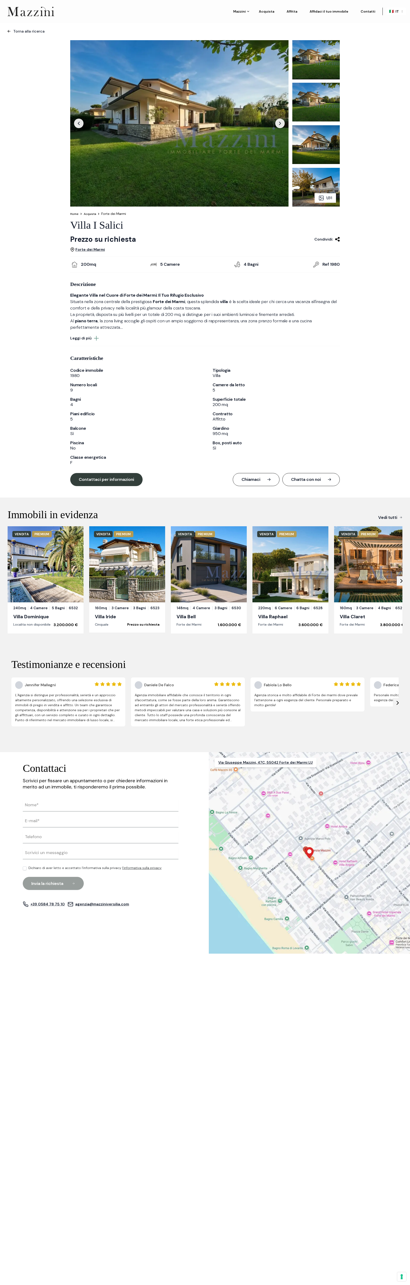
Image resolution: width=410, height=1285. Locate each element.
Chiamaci (251, 479)
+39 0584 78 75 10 (47, 904)
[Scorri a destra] (401, 581)
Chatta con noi (306, 479)
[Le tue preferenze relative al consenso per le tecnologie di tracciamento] (401, 1276)
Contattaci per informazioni (106, 479)
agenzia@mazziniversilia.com (102, 904)
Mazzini (239, 11)
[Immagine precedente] (79, 123)
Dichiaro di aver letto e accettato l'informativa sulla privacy (95, 868)
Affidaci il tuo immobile (329, 11)
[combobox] (396, 11)
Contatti (368, 11)
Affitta (292, 11)
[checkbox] (25, 868)
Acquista (266, 11)
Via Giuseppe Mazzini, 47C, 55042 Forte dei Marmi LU (265, 762)
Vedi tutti (387, 517)
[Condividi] (337, 239)
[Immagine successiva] (280, 123)
